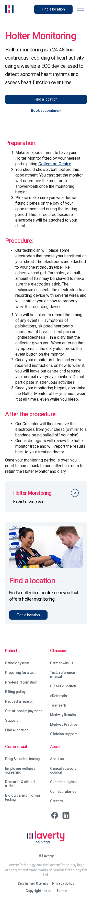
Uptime (60, 891)
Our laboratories (63, 792)
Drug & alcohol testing (22, 759)
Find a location (16, 730)
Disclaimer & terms (33, 883)
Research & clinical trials (20, 784)
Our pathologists (63, 782)
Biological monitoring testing (22, 797)
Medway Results (63, 715)
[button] (81, 9)
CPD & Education (63, 686)
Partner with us (61, 663)
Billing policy (15, 692)
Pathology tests (17, 663)
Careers (56, 801)
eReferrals (58, 696)
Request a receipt (18, 702)
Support (11, 720)
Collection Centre (54, 163)
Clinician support (63, 734)
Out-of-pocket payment (23, 711)
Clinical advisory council (63, 770)
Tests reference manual (62, 674)
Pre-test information (21, 682)
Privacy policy (63, 883)
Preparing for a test (20, 673)
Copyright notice (38, 891)
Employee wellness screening (20, 770)
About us (57, 759)
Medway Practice (63, 725)
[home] (9, 9)
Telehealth (58, 705)
